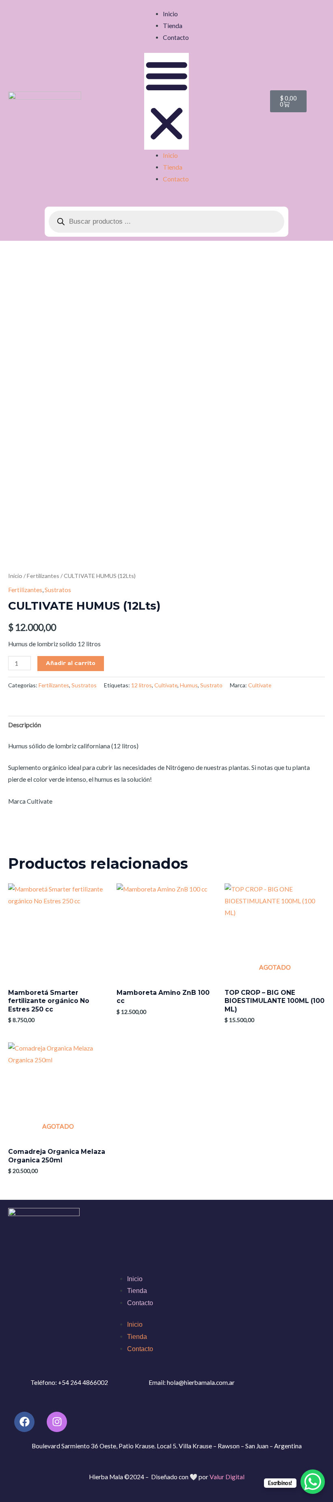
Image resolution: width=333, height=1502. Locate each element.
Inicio (170, 13)
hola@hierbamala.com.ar (201, 1382)
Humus (189, 685)
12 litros (141, 685)
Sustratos (58, 589)
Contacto (176, 37)
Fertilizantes (43, 575)
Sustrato (211, 685)
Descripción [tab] (24, 724)
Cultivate (165, 685)
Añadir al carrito (70, 663)
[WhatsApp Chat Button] (313, 1481)
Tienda (172, 25)
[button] (166, 101)
